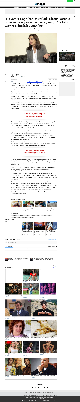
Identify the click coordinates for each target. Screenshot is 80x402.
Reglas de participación (49, 395)
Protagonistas (63, 7)
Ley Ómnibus (27, 215)
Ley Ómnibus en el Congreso (34, 82)
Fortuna (36, 392)
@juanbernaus (17, 76)
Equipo (44, 395)
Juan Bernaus (18, 74)
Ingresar (65, 0)
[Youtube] (38, 387)
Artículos (49, 215)
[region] (31, 252)
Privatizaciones (24, 217)
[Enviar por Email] (6, 85)
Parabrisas (40, 392)
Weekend (32, 392)
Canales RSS (25, 395)
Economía (28, 7)
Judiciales (34, 7)
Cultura (44, 7)
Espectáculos (50, 7)
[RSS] (44, 387)
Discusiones (44, 215)
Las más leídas (64, 50)
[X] (35, 387)
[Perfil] (40, 384)
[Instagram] (41, 387)
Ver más (72, 79)
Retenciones (14, 217)
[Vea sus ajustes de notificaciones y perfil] (74, 1)
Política (22, 7)
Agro (19, 217)
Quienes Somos (30, 395)
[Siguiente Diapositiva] (56, 230)
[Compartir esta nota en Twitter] (6, 78)
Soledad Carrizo (14, 215)
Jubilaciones (31, 217)
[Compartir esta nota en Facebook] (6, 75)
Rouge (44, 392)
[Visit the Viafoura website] (55, 265)
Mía (45, 392)
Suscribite (70, 0)
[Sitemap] (47, 387)
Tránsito (55, 395)
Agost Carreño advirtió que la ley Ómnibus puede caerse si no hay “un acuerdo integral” (34, 152)
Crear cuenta (55, 239)
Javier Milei (21, 215)
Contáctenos (35, 395)
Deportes (56, 7)
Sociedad (39, 7)
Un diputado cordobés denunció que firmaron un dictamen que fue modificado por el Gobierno (34, 115)
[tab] (9, 246)
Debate (38, 215)
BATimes (48, 392)
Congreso (33, 215)
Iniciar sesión (50, 239)
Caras (26, 392)
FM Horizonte (52, 392)
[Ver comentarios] (74, 16)
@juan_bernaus (24, 76)
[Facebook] (33, 387)
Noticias (29, 392)
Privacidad (40, 395)
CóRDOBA (6, 16)
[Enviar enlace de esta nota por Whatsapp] (6, 81)
